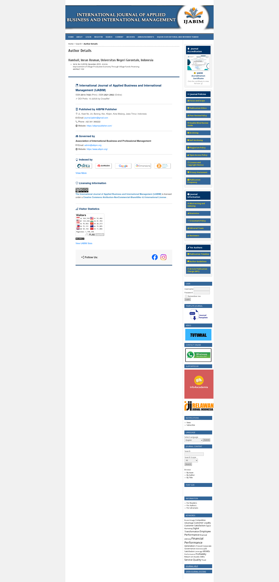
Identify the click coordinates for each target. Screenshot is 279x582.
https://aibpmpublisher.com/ (99, 125)
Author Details (91, 44)
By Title (190, 477)
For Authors (191, 505)
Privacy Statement (198, 172)
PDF (82, 69)
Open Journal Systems (196, 571)
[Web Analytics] (80, 239)
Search (109, 37)
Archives (130, 37)
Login (88, 37)
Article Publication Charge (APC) (197, 270)
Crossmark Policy (197, 221)
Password (189, 292)
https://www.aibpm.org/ (97, 149)
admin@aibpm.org (92, 145)
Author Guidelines (197, 261)
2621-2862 (109, 94)
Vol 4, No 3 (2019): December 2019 (87, 64)
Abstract (76, 69)
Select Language (191, 437)
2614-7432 (86, 94)
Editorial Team (196, 228)
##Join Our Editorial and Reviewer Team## (178, 37)
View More (81, 173)
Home (71, 37)
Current (119, 37)
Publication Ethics (198, 108)
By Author (191, 475)
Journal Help (192, 566)
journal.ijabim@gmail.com (96, 117)
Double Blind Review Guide (197, 124)
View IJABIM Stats (84, 243)
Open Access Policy (198, 155)
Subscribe (191, 425)
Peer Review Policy (198, 115)
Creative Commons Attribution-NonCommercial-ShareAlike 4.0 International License (124, 197)
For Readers (192, 503)
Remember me (194, 296)
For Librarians (192, 508)
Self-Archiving (196, 140)
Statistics (194, 213)
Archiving (193, 133)
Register (98, 37)
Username (189, 289)
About (79, 37)
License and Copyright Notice (195, 163)
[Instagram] (163, 257)
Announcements (146, 37)
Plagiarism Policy (197, 147)
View (189, 422)
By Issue (190, 472)
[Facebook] (155, 257)
